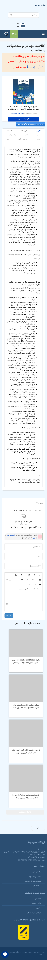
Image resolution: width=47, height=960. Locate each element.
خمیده (34, 575)
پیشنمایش (22, 119)
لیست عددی (27, 579)
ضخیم (39, 575)
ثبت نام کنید (11, 535)
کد (34, 584)
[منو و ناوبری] (43, 34)
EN (18, 26)
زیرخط (29, 575)
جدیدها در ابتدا (19, 510)
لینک (21, 575)
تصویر (16, 575)
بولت (22, 579)
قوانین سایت (36, 903)
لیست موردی (32, 579)
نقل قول (40, 584)
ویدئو (40, 579)
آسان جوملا (40, 5)
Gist (29, 584)
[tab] (38, 131)
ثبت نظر (8, 615)
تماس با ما (37, 908)
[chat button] (5, 954)
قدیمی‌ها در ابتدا (34, 510)
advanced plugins (17, 113)
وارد (34, 537)
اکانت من (38, 899)
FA (18, 24)
